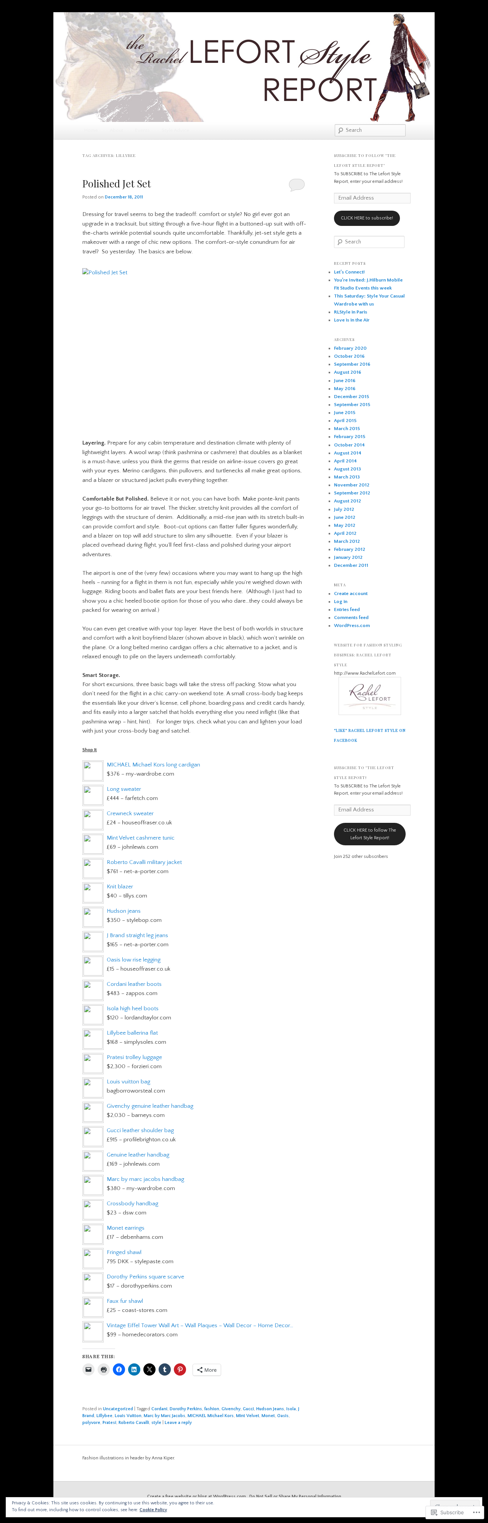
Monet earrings (125, 1228)
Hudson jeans (124, 911)
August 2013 (347, 469)
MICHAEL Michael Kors (211, 1415)
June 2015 (344, 412)
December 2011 (351, 565)
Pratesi (109, 1422)
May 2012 (344, 525)
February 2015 (349, 436)
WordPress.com (352, 625)
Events (142, 130)
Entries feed (347, 609)
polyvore (91, 1422)
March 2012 (347, 541)
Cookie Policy (153, 1509)
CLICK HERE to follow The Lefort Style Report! (370, 834)
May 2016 (344, 388)
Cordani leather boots (134, 984)
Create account (351, 593)
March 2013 (347, 477)
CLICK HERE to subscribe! (367, 218)
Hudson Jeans (270, 1408)
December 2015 (351, 396)
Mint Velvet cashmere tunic (141, 838)
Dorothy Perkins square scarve (145, 1276)
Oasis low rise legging (134, 960)
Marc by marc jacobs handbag (145, 1179)
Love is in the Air (351, 320)
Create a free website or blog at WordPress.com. (197, 1496)
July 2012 (344, 509)
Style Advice (175, 130)
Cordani (159, 1408)
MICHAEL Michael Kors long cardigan (153, 765)
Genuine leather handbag (138, 1155)
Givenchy (231, 1408)
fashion (211, 1408)
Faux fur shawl (125, 1301)
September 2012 (352, 493)
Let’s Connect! (349, 272)
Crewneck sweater (130, 813)
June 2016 (344, 380)
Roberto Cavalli (134, 1422)
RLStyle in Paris (350, 312)
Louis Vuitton (128, 1415)
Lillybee (104, 1415)
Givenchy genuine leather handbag (150, 1106)
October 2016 (349, 356)
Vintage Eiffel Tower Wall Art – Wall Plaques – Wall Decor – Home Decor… (200, 1325)
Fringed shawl (124, 1252)
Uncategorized (118, 1408)
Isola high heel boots (133, 1008)
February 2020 (350, 348)
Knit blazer (120, 886)
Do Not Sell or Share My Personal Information (295, 1496)
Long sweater (124, 789)
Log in (340, 601)
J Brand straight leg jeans (137, 935)
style (156, 1422)
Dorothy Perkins (186, 1408)
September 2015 (352, 404)
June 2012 (344, 517)
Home (91, 130)
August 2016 (347, 372)
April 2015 (345, 420)
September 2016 (352, 364)
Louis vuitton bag (128, 1081)
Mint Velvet (247, 1415)
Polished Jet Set (116, 183)
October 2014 (349, 445)
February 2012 (349, 549)
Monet (268, 1415)
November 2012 (351, 485)
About (116, 130)
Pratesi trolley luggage (134, 1057)
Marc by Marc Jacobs (164, 1415)
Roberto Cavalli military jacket (144, 862)
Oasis (283, 1415)
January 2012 (348, 557)
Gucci (248, 1408)
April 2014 (345, 461)
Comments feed (351, 617)
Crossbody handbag (132, 1203)
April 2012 (345, 533)
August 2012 (347, 501)
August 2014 (347, 453)
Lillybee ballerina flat (132, 1033)
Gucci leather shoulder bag (140, 1130)
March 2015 (347, 428)
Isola (291, 1408)
